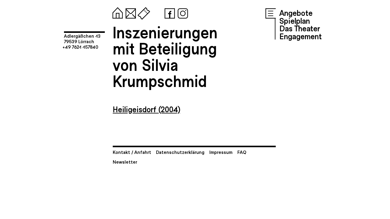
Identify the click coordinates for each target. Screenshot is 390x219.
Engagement (300, 36)
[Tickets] (142, 12)
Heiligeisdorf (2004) (146, 109)
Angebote (296, 12)
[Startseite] (116, 12)
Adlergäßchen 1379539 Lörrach (82, 38)
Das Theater (299, 28)
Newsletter (125, 162)
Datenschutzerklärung (180, 152)
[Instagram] (182, 12)
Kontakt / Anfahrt (132, 152)
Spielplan (294, 20)
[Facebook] (168, 12)
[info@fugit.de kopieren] (129, 12)
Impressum (220, 152)
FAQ (241, 152)
